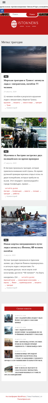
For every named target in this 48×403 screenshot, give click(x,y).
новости (27, 191)
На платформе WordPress (16, 396)
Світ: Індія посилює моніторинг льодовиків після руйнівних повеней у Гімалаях (29, 332)
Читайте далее (11, 188)
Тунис (9, 105)
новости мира (28, 102)
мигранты (16, 102)
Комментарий (12, 108)
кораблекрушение (25, 282)
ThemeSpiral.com (23, 399)
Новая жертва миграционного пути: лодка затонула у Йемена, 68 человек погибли (23, 247)
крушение (7, 102)
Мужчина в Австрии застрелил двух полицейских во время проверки (23, 157)
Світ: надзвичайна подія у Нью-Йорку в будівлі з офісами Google (29, 320)
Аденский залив (9, 280)
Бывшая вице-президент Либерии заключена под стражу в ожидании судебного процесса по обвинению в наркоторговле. (23, 357)
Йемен (14, 282)
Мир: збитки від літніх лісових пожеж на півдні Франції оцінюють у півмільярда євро (28, 344)
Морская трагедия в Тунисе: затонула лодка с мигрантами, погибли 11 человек (24, 84)
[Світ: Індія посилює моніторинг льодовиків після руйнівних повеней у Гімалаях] (8, 330)
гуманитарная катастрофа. (27, 280)
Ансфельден (17, 191)
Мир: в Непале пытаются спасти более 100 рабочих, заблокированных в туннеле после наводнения (22, 371)
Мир (6, 76)
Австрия (7, 191)
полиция (36, 191)
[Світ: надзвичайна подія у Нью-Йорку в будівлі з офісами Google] (8, 318)
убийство (16, 194)
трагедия (38, 102)
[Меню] (3, 2)
